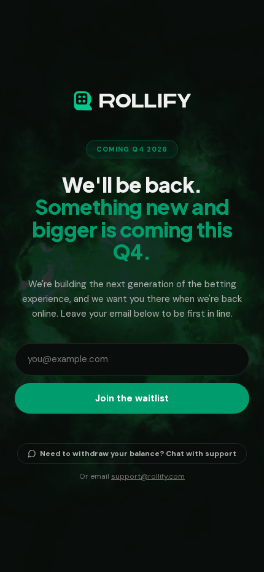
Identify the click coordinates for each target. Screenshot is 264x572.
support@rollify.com (148, 476)
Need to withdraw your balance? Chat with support (138, 453)
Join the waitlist (132, 398)
